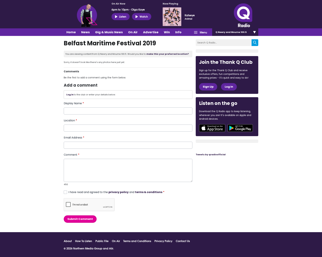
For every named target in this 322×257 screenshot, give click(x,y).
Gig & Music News (109, 32)
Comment (71, 155)
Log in (69, 94)
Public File (102, 241)
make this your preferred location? (167, 54)
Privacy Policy (163, 241)
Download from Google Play (240, 128)
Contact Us (183, 241)
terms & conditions (148, 192)
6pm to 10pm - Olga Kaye (128, 9)
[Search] (255, 42)
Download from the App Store (212, 128)
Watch (144, 16)
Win (167, 32)
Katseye (190, 15)
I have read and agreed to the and (116, 192)
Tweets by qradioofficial (211, 154)
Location (70, 120)
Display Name (74, 103)
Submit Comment (80, 219)
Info (178, 32)
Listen (122, 16)
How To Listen (83, 241)
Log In (229, 87)
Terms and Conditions (137, 241)
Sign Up (208, 87)
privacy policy (119, 192)
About (68, 241)
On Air (133, 32)
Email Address (74, 137)
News (85, 32)
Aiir (111, 248)
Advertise (150, 32)
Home (71, 32)
